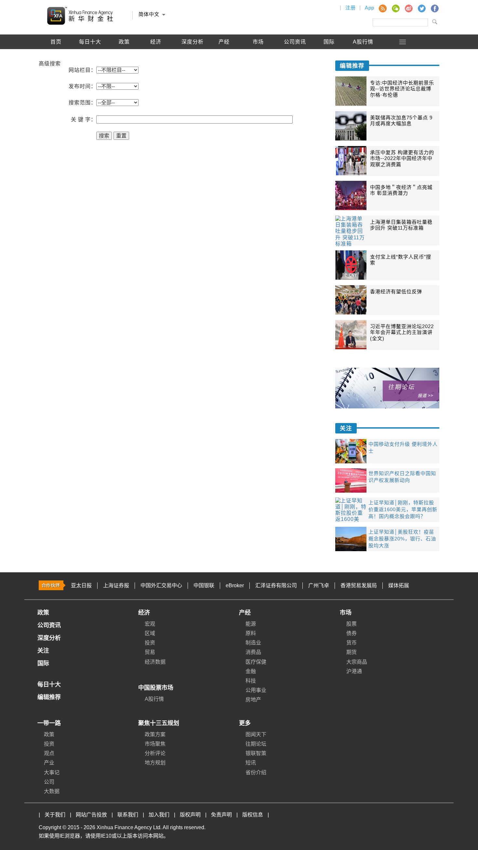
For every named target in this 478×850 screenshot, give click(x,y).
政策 (124, 42)
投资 (150, 642)
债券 (351, 633)
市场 (346, 612)
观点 (49, 753)
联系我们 (127, 814)
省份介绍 (256, 772)
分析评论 (155, 753)
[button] (402, 41)
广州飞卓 (318, 585)
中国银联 (203, 585)
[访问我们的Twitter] (421, 8)
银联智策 (256, 753)
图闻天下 (256, 734)
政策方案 (155, 734)
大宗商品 (356, 662)
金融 (251, 671)
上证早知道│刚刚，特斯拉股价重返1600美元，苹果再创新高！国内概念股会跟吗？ (402, 509)
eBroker (235, 585)
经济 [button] (155, 42)
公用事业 (256, 690)
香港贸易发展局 (358, 585)
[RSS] (382, 8)
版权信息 (252, 814)
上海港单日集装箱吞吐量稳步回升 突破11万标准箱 (401, 225)
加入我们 (159, 814)
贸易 (150, 652)
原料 (251, 633)
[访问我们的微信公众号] (395, 8)
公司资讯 (295, 42)
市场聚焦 (155, 744)
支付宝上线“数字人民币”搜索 (400, 259)
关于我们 (55, 814)
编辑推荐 (56, 56)
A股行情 (363, 42)
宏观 (150, 624)
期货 (351, 652)
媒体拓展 (398, 585)
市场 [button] (258, 42)
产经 (245, 612)
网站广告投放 (91, 814)
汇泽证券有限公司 (276, 585)
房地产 (253, 699)
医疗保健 (256, 662)
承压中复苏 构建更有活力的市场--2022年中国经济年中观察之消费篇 (402, 158)
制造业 (253, 642)
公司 (49, 782)
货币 (351, 642)
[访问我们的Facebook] (434, 8)
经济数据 (155, 662)
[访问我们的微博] (408, 8)
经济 (144, 612)
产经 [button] (224, 42)
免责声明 (221, 814)
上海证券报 (116, 585)
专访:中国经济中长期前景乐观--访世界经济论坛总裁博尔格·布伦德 (402, 88)
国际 (329, 42)
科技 (251, 681)
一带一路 (49, 723)
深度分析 (192, 42)
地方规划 (155, 762)
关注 (346, 428)
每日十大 (90, 42)
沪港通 (354, 671)
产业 (49, 762)
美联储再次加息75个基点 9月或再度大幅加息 (401, 120)
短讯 (251, 762)
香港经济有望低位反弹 (396, 291)
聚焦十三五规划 (158, 723)
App (369, 7)
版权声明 (190, 814)
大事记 (52, 772)
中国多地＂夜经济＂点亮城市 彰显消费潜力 (401, 190)
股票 (351, 624)
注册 (350, 7)
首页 (55, 42)
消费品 (253, 652)
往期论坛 (256, 744)
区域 (150, 633)
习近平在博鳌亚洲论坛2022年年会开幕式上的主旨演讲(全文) (402, 332)
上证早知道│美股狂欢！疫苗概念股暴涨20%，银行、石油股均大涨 (402, 539)
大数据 (52, 791)
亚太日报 (81, 585)
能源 (251, 624)
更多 (245, 723)
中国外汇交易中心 (161, 585)
